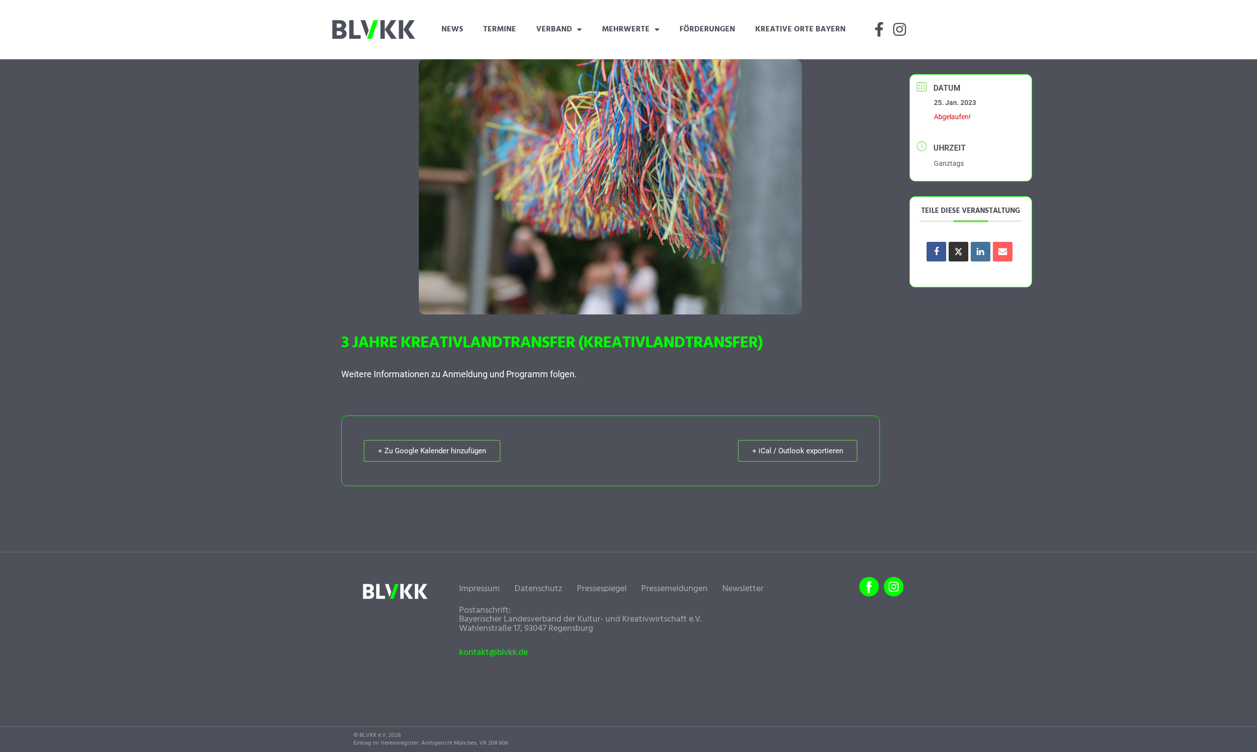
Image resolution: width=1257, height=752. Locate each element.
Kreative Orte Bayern (800, 29)
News (452, 29)
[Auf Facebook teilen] (936, 251)
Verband (554, 29)
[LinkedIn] (980, 251)
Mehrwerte (626, 29)
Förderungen (707, 29)
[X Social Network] (958, 251)
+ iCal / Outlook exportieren (797, 450)
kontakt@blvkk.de (493, 653)
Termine (499, 29)
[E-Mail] (1002, 251)
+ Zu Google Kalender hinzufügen (432, 450)
